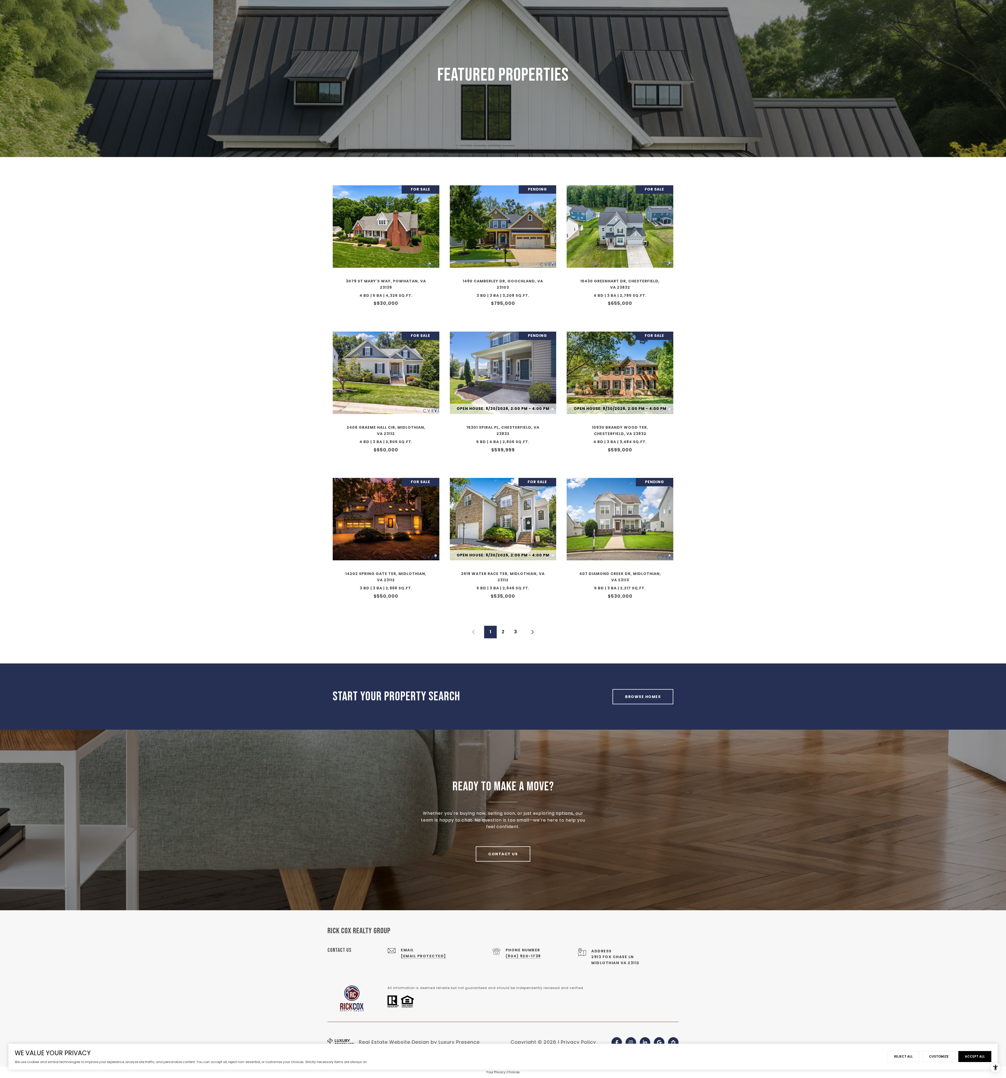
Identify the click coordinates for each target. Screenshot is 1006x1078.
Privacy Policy (578, 1042)
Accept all (975, 1056)
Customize (939, 1056)
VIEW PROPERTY (386, 248)
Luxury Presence (459, 1042)
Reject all (903, 1056)
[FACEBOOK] (616, 1042)
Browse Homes (643, 696)
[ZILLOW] (673, 1042)
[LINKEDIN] (645, 1042)
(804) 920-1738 (523, 956)
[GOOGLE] (659, 1042)
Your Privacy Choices (503, 1072)
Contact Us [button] (503, 854)
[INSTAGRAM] (631, 1042)
